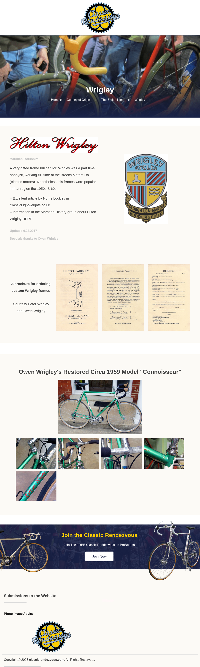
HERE (27, 219)
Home (55, 99)
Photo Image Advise (19, 613)
